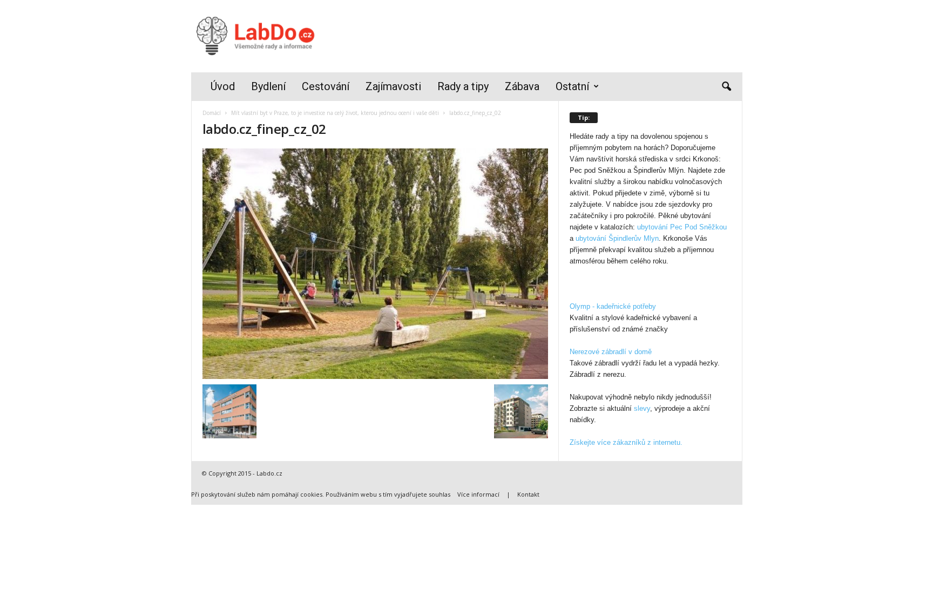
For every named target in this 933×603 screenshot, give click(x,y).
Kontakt (528, 494)
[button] (726, 87)
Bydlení (268, 86)
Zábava (522, 86)
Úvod (223, 86)
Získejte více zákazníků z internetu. (626, 442)
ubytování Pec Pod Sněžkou (682, 227)
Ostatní (572, 86)
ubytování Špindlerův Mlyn (617, 238)
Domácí (211, 113)
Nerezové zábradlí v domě (611, 352)
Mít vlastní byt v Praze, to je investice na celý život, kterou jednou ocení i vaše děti (335, 113)
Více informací (478, 494)
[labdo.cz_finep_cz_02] (375, 263)
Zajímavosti (393, 86)
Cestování (325, 86)
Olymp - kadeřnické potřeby (613, 306)
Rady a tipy (463, 86)
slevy (642, 408)
